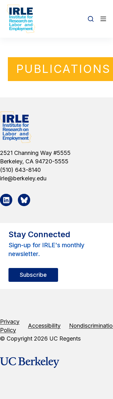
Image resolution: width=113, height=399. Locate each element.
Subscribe (33, 274)
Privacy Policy (9, 325)
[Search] (91, 19)
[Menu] (103, 19)
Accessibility (44, 325)
